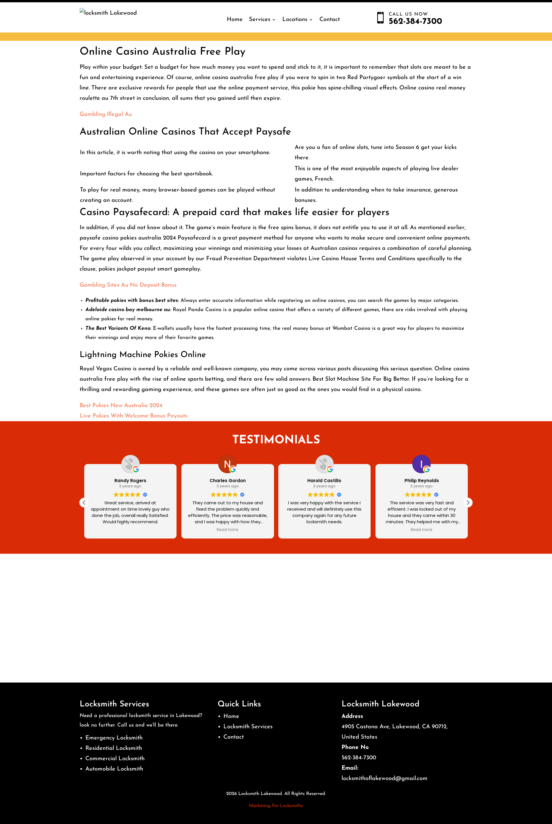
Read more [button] (227, 529)
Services (259, 19)
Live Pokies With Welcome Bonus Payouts (133, 416)
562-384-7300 (359, 758)
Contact (329, 19)
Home (235, 19)
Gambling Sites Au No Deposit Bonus (128, 285)
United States (359, 737)
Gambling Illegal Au (106, 114)
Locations (294, 19)
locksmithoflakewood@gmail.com (385, 778)
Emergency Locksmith (114, 738)
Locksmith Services (248, 727)
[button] (467, 502)
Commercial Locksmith (115, 759)
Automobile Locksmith (114, 769)
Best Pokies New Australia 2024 (121, 406)
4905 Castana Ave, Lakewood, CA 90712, (395, 727)
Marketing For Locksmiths (276, 806)
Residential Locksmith (113, 748)
